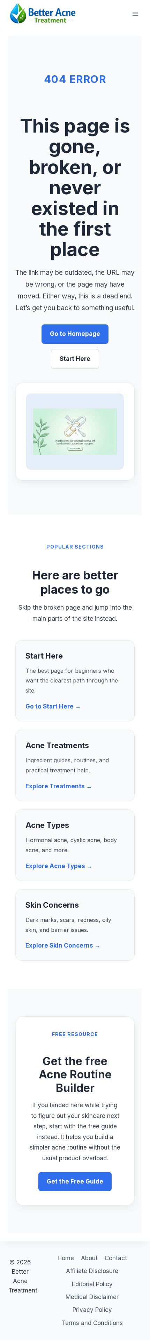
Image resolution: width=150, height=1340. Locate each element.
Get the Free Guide (75, 1181)
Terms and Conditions (92, 1323)
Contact (116, 1258)
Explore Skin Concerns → (62, 945)
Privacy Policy (92, 1309)
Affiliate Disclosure (92, 1270)
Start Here (75, 358)
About (89, 1258)
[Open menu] (135, 13)
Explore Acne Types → (58, 866)
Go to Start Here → (53, 706)
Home (66, 1258)
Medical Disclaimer (92, 1297)
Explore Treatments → (58, 786)
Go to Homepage (75, 333)
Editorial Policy (92, 1284)
